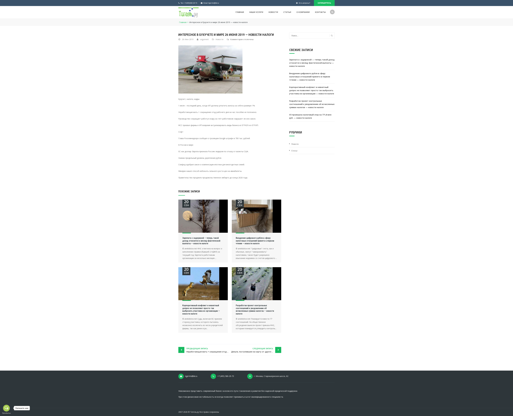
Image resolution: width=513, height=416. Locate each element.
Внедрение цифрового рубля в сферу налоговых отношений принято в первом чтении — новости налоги (255, 241)
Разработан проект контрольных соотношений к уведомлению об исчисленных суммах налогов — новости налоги (255, 309)
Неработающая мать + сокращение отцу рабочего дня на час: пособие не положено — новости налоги (208, 350)
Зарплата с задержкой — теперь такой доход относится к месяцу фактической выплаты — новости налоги (201, 241)
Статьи (287, 12)
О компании (303, 12)
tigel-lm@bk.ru (213, 3)
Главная (240, 12)
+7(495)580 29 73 (190, 3)
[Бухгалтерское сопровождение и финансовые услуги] (188, 12)
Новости (273, 12)
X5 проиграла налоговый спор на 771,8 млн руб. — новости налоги (310, 116)
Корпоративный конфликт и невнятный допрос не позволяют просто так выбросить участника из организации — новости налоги (201, 309)
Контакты (320, 12)
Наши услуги (256, 12)
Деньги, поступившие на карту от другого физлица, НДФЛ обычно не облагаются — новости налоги (256, 350)
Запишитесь (324, 3)
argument (204, 39)
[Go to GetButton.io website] (6, 413)
